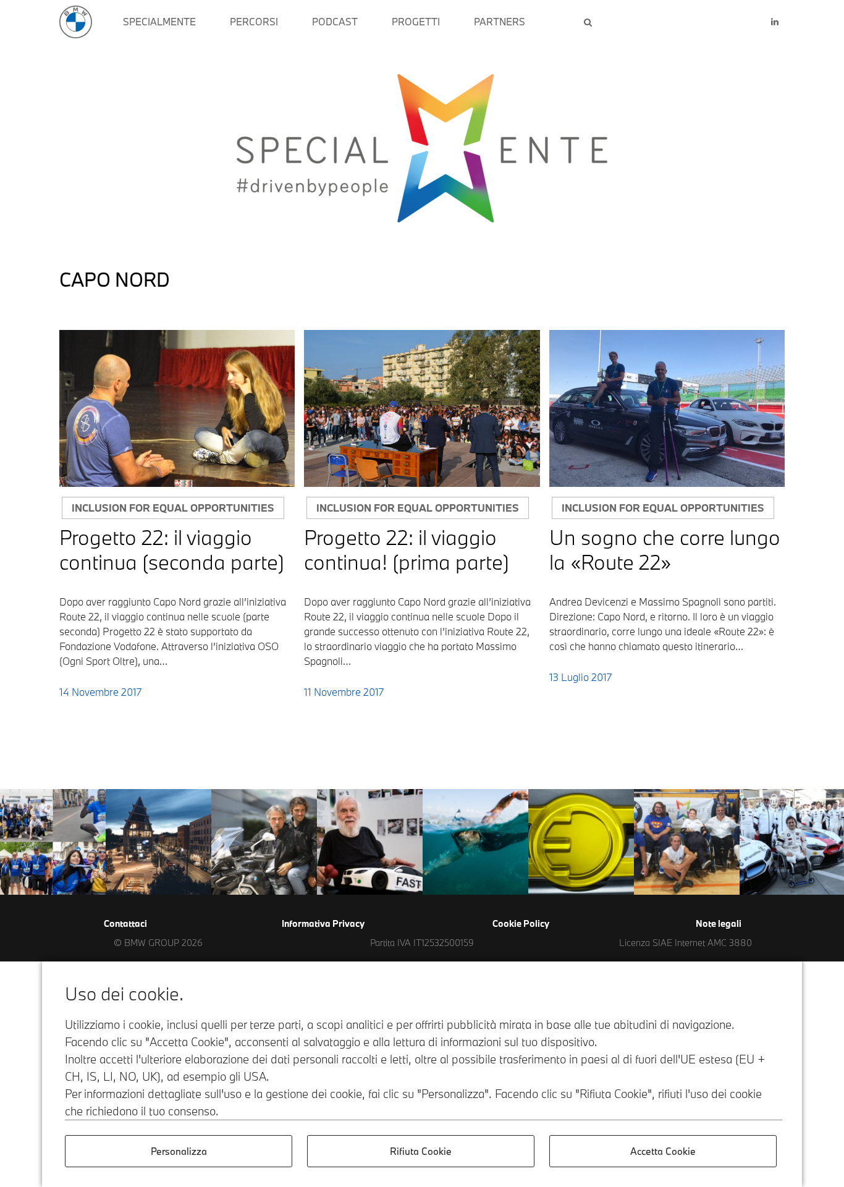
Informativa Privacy (323, 923)
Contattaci (125, 923)
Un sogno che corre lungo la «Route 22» (664, 549)
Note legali (718, 923)
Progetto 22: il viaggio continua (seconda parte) (171, 549)
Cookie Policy (520, 923)
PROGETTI (416, 21)
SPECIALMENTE (159, 21)
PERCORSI (254, 21)
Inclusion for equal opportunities (173, 507)
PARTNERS (499, 21)
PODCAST (335, 21)
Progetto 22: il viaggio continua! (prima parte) (406, 549)
